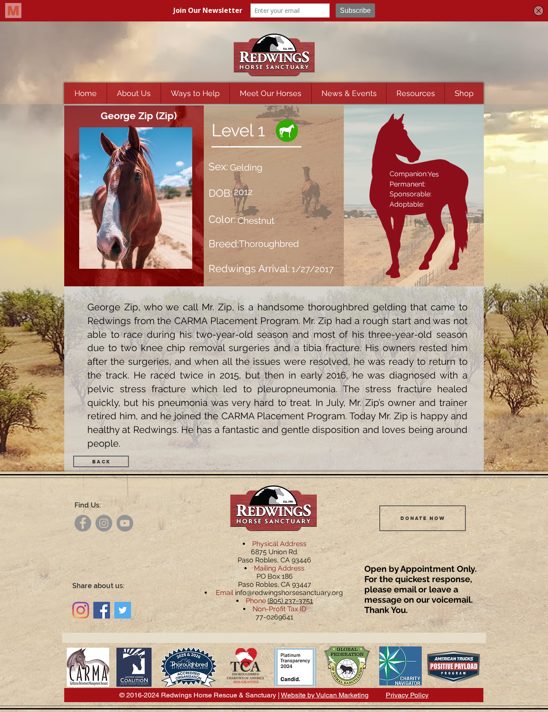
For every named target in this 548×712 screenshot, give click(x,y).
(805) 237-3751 (290, 601)
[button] (134, 93)
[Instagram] (103, 523)
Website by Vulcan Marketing (325, 695)
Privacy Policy (407, 695)
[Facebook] (82, 523)
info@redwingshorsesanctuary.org (289, 593)
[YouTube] (124, 523)
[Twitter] (122, 610)
